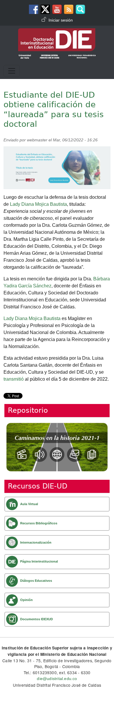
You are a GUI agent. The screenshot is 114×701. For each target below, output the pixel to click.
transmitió (14, 379)
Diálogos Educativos (36, 580)
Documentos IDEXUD (36, 619)
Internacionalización (35, 542)
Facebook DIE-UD (33, 9)
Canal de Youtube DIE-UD (57, 9)
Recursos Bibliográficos (38, 523)
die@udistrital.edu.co (57, 679)
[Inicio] (57, 32)
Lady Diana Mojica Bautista (38, 204)
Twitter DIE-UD (45, 9)
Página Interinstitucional (39, 561)
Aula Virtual (29, 504)
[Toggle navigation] (12, 71)
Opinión (26, 600)
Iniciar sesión (61, 20)
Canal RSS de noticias (68, 9)
